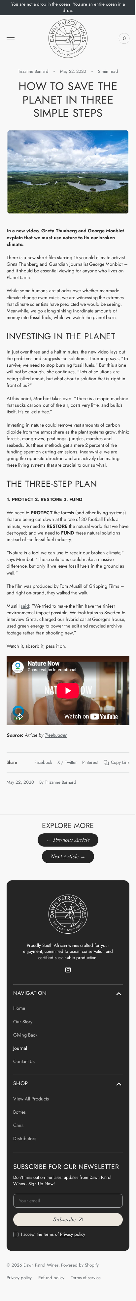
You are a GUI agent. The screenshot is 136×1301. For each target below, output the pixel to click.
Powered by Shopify (80, 1267)
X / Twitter (62, 756)
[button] (11, 38)
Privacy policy (72, 1236)
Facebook (38, 756)
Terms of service (86, 1279)
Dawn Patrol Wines (40, 1267)
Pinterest (85, 756)
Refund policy (51, 1279)
